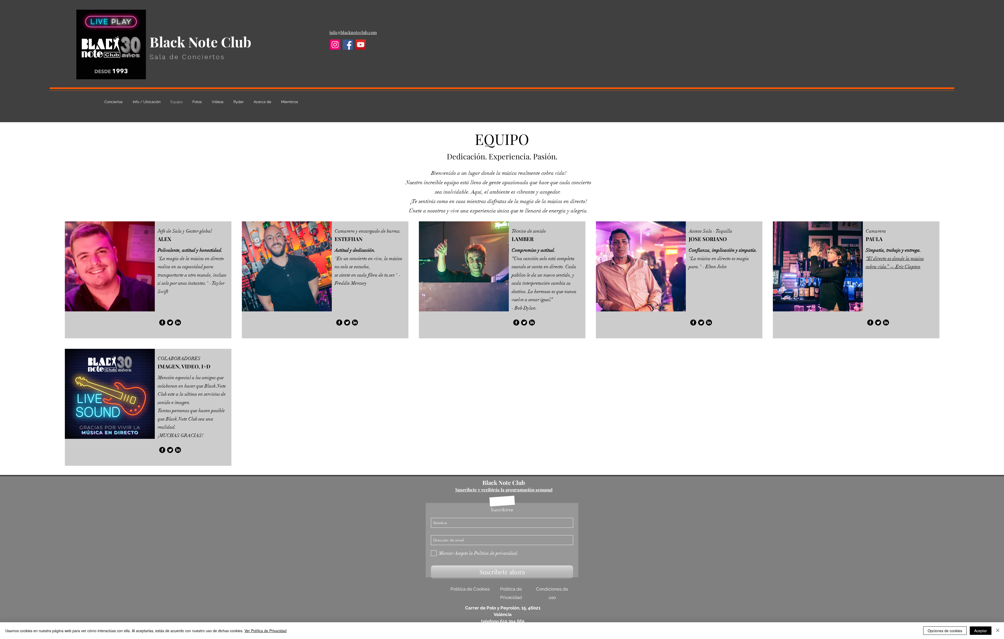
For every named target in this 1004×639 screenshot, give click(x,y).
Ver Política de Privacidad (265, 630)
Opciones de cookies (945, 630)
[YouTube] (361, 45)
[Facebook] (348, 45)
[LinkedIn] (178, 323)
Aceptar (980, 630)
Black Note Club (503, 482)
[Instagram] (335, 45)
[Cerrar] (998, 630)
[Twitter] (170, 323)
